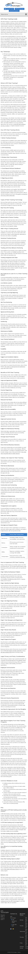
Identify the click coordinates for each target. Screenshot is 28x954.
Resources (4, 14)
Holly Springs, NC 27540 (14, 921)
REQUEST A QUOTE (14, 10)
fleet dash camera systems (8, 269)
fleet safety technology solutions (11, 869)
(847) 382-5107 (20, 8)
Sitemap (19, 952)
